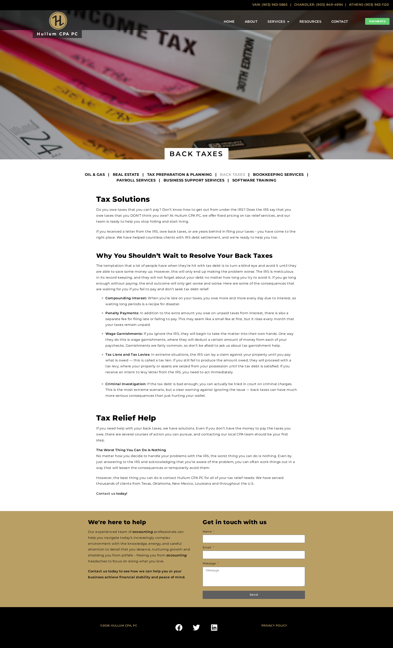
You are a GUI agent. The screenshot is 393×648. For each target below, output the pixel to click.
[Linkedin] (214, 627)
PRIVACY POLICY (274, 625)
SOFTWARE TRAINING (254, 180)
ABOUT (251, 22)
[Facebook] (179, 627)
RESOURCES (310, 22)
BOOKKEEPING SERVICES (278, 174)
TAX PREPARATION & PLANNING (179, 174)
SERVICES (276, 22)
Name (208, 531)
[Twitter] (196, 627)
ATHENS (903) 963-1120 (369, 5)
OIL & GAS (95, 174)
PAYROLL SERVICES (136, 180)
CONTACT (339, 22)
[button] (196, 154)
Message (210, 563)
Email (207, 547)
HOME (229, 22)
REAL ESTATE (126, 174)
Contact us (105, 494)
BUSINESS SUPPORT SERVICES (194, 180)
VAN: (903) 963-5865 (270, 5)
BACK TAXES (232, 174)
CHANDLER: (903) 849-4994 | (321, 5)
